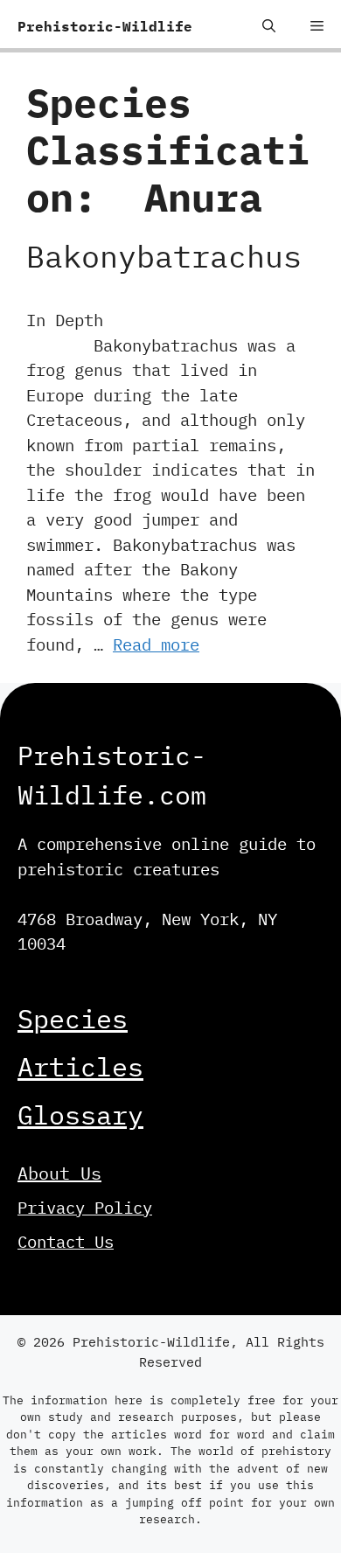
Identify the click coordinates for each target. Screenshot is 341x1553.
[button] (269, 26)
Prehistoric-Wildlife (104, 26)
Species (72, 1018)
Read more (156, 644)
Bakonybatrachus (164, 256)
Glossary (80, 1114)
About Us (59, 1173)
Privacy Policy (84, 1207)
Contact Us (65, 1241)
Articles (80, 1066)
